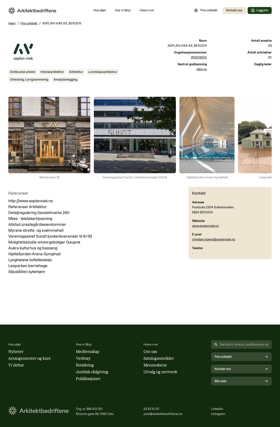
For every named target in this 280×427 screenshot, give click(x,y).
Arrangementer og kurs (29, 358)
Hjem (12, 23)
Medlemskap (87, 351)
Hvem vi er (147, 10)
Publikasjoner (88, 378)
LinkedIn (217, 409)
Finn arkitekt (208, 10)
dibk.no (201, 69)
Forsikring (85, 365)
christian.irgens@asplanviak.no (213, 239)
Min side (220, 381)
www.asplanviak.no (205, 226)
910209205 (199, 57)
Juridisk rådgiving (92, 372)
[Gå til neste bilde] (265, 138)
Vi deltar (16, 365)
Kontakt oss (234, 10)
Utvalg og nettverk (160, 372)
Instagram (218, 414)
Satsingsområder (159, 358)
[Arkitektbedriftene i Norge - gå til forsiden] (32, 10)
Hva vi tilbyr (123, 10)
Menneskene (155, 365)
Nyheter (15, 351)
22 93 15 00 (151, 409)
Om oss (150, 351)
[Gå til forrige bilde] (14, 138)
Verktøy (83, 358)
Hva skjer (99, 10)
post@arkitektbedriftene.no (163, 414)
